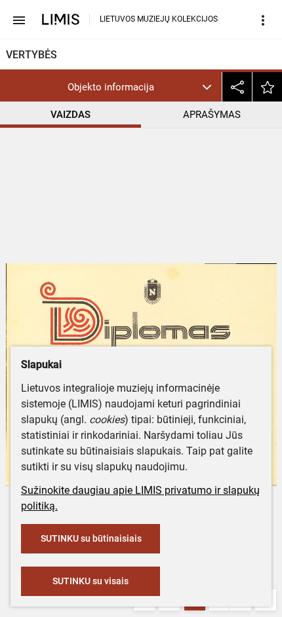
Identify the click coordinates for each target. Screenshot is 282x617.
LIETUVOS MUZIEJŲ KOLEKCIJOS (159, 19)
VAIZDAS (70, 115)
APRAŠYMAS (212, 115)
